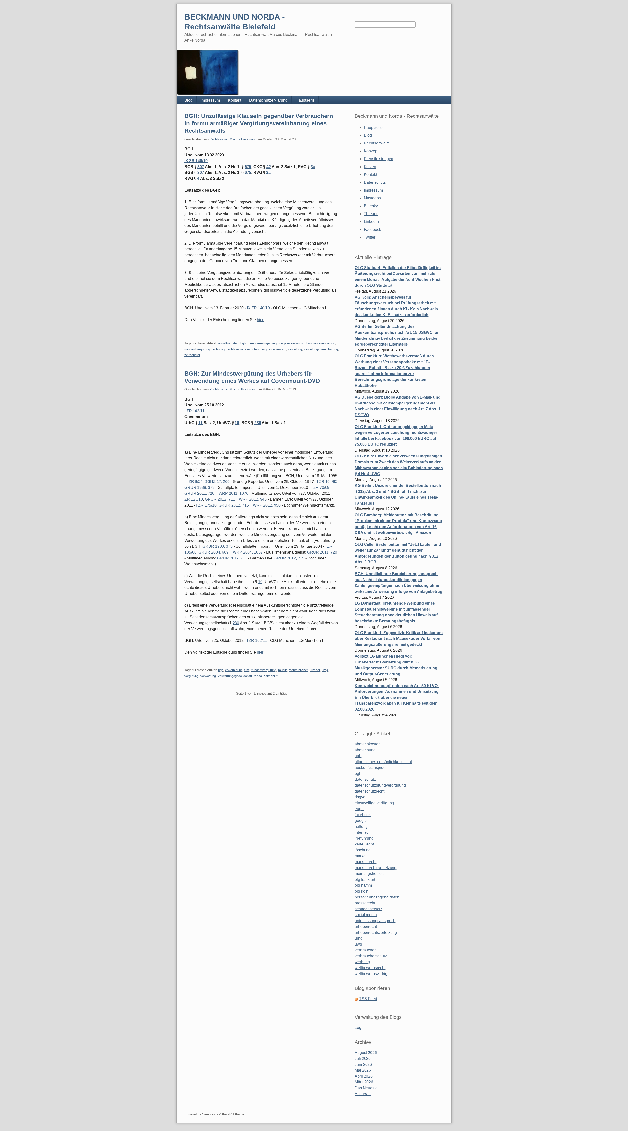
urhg (325, 670)
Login (360, 1028)
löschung (363, 850)
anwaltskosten (228, 343)
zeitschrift (271, 676)
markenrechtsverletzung (375, 868)
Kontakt (234, 100)
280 (257, 423)
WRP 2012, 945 (253, 499)
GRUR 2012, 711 (220, 499)
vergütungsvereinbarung (321, 349)
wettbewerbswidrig (371, 974)
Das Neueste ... (368, 1088)
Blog (188, 100)
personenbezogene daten (377, 897)
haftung (361, 826)
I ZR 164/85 (327, 482)
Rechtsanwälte (377, 143)
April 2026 (364, 1076)
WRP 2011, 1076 (233, 493)
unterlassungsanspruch (375, 921)
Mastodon (372, 198)
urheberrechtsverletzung (376, 932)
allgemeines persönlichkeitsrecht (383, 762)
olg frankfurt (365, 879)
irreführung (364, 838)
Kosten (370, 167)
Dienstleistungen (378, 159)
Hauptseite (305, 100)
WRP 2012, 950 (267, 505)
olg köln (361, 891)
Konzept (371, 151)
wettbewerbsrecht (370, 968)
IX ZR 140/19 (196, 161)
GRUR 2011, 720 (199, 493)
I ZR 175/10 (206, 505)
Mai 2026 (363, 1070)
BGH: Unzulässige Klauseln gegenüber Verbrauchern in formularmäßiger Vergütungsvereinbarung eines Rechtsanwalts (258, 123)
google (361, 821)
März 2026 (364, 1082)
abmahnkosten (367, 744)
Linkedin (371, 222)
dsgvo (360, 797)
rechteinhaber (298, 670)
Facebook (372, 229)
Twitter (369, 237)
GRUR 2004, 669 (213, 552)
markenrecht (365, 862)
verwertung (208, 676)
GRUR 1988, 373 (199, 487)
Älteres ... (363, 1094)
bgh (243, 343)
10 (237, 423)
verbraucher (365, 950)
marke (360, 856)
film (246, 670)
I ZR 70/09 (320, 487)
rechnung (218, 349)
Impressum (210, 100)
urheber (315, 670)
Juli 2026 (363, 1058)
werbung (362, 962)
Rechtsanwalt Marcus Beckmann (232, 139)
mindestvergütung (197, 349)
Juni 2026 (363, 1064)
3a (313, 167)
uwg (358, 944)
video (258, 676)
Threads (371, 214)
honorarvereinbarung (320, 343)
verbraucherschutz (371, 956)
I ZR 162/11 (194, 411)
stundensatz (277, 349)
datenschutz (365, 779)
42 (268, 167)
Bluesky (371, 206)
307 (200, 167)
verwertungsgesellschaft (235, 676)
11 (200, 423)
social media (366, 915)
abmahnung (365, 750)
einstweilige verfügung (374, 803)
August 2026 (366, 1053)
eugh (359, 809)
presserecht (365, 903)
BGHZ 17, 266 (217, 482)
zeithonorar (192, 355)
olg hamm (363, 885)
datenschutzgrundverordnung (380, 785)
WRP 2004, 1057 (248, 552)
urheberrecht (366, 926)
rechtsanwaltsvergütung (243, 349)
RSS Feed (368, 999)
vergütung (295, 349)
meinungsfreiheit (369, 873)
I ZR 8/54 (195, 482)
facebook (363, 815)
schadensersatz (368, 909)
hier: (260, 320)
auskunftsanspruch (371, 768)
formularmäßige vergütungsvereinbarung (276, 343)
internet (361, 832)
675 (248, 167)
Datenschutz (375, 182)
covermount (233, 670)
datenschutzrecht (369, 791)
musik (282, 670)
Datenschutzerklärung (268, 100)
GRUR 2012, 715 (234, 505)
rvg (264, 349)
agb (358, 756)
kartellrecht (364, 844)
